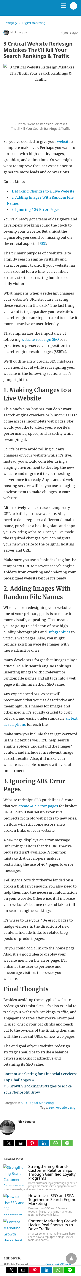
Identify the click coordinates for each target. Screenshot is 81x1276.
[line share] (67, 1145)
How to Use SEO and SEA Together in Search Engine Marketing (52, 1199)
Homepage (10, 23)
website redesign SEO (40, 339)
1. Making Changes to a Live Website (43, 191)
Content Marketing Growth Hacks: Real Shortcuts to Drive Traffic (53, 1224)
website (63, 141)
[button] (8, 1143)
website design (67, 1107)
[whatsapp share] (56, 1145)
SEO (43, 243)
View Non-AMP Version (59, 1264)
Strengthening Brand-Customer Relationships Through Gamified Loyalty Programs (52, 1172)
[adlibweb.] (23, 9)
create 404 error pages (38, 806)
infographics (59, 632)
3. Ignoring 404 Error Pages (36, 209)
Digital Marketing (33, 23)
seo (51, 1107)
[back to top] (71, 1258)
